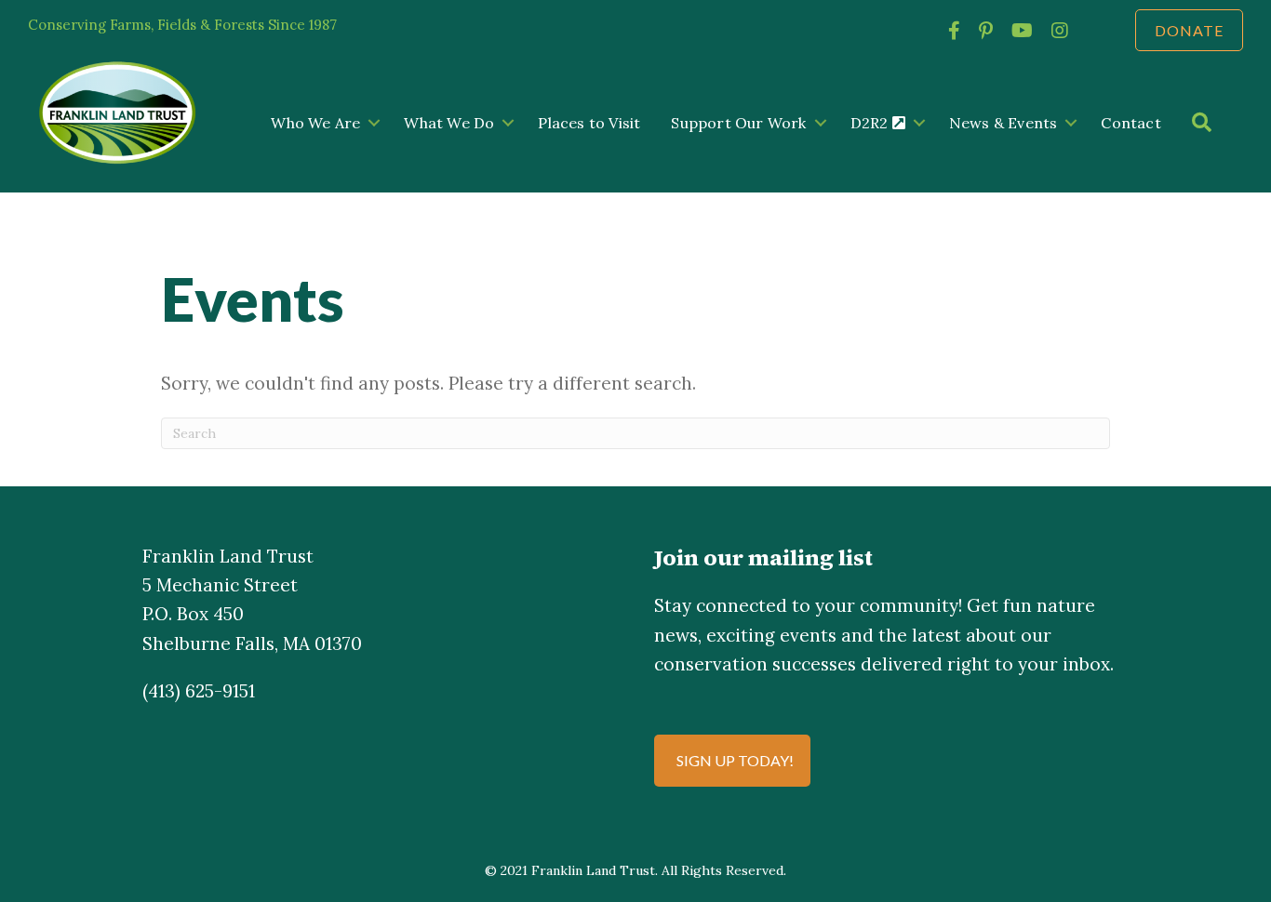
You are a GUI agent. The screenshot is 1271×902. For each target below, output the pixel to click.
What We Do (449, 122)
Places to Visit (589, 122)
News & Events (1003, 122)
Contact (1130, 122)
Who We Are (315, 122)
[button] (374, 122)
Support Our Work (738, 122)
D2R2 (871, 122)
